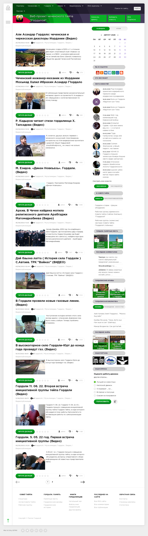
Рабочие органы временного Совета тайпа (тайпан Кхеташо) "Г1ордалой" (108, 214)
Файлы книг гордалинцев (74, 506)
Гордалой (39, 42)
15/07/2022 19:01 (22, 353)
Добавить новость (113, 18)
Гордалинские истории (50, 506)
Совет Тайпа (26, 494)
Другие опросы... (101, 377)
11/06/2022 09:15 (22, 398)
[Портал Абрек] (98, 363)
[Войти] (8, 8)
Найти (137, 8)
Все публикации (101, 507)
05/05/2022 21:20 (22, 445)
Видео (68, 42)
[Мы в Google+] (36, 530)
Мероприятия (108, 198)
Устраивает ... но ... (104, 389)
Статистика (124, 505)
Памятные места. (51, 499)
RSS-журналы (93, 6)
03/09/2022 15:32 (22, 129)
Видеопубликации (23, 45)
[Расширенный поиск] (143, 8)
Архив (118, 28)
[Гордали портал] (19, 18)
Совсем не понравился (106, 395)
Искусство (119, 307)
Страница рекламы (127, 502)
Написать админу (95, 18)
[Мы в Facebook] (32, 530)
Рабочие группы (25, 505)
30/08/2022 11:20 (22, 222)
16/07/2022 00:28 (22, 309)
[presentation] (120, 240)
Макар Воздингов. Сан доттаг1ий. (107, 326)
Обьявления (118, 198)
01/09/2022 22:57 (22, 176)
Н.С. (96, 344)
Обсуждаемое (116, 186)
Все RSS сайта (100, 501)
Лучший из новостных (106, 382)
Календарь (101, 28)
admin (64, 72)
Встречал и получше (105, 392)
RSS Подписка (132, 18)
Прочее (19, 11)
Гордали (47, 6)
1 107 (70, 252)
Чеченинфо (32, 6)
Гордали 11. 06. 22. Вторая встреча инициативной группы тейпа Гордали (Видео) (44, 390)
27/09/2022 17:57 (22, 86)
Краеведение (109, 307)
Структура (22, 499)
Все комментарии (101, 504)
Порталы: (20, 6)
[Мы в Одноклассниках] (41, 530)
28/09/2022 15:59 (22, 42)
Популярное (101, 186)
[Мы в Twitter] (27, 530)
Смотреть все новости (102, 181)
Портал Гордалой (34, 518)
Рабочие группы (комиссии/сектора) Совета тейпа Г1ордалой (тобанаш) (107, 223)
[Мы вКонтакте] (23, 530)
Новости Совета (99, 199)
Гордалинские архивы (53, 502)
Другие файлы (75, 510)
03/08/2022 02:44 (23, 266)
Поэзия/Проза (98, 307)
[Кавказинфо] (122, 363)
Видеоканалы (75, 6)
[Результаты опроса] (115, 401)
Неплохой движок (104, 385)
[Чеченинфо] (110, 363)
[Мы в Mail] (45, 530)
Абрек (60, 6)
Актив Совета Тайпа (26, 502)
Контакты (123, 499)
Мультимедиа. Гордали (54, 42)
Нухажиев (102, 344)
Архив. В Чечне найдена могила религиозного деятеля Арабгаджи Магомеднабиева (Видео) (41, 214)
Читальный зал (75, 501)
